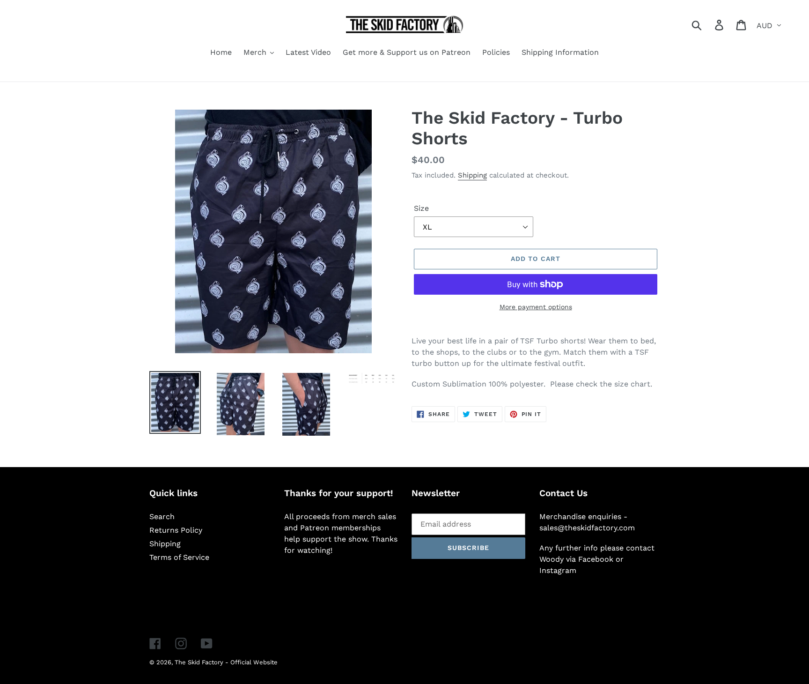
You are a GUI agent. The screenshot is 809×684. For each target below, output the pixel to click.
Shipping (472, 175)
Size (421, 208)
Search (162, 516)
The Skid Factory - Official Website (226, 662)
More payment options (536, 307)
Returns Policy (175, 530)
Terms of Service (179, 557)
